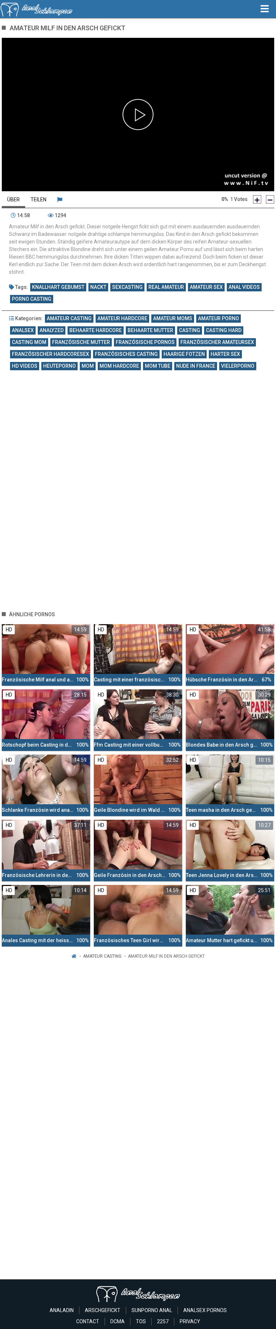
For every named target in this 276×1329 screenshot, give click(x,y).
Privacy (190, 1321)
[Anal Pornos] (36, 9)
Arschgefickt (102, 1310)
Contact (87, 1321)
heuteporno (59, 366)
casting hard (224, 330)
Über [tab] (13, 199)
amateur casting (69, 318)
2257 (163, 1321)
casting (189, 330)
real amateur (166, 287)
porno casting (31, 299)
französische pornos (145, 342)
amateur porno (218, 318)
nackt (98, 287)
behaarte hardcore (95, 330)
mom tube (157, 366)
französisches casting (126, 354)
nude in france (195, 366)
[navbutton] (264, 9)
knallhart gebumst (58, 287)
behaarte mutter (150, 330)
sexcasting (127, 287)
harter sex (225, 354)
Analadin (62, 1310)
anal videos (244, 287)
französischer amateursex (217, 342)
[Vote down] (270, 199)
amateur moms (172, 318)
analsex (23, 330)
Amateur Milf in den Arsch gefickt (166, 956)
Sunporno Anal (152, 1310)
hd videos (24, 366)
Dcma (117, 1321)
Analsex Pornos (205, 1310)
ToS (141, 1321)
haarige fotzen (184, 354)
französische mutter (81, 342)
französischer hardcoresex (50, 354)
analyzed (52, 330)
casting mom (29, 342)
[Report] (60, 199)
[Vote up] (257, 199)
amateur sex (206, 287)
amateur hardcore (122, 318)
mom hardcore (119, 366)
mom (88, 366)
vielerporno (237, 366)
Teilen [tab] (38, 199)
